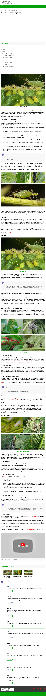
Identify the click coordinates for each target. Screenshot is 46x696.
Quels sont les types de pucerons (8, 53)
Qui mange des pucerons (28, 576)
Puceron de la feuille (8, 68)
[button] (2, 90)
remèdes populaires (28, 530)
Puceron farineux (7, 57)
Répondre (9, 590)
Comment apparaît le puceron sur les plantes (7, 577)
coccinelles (9, 232)
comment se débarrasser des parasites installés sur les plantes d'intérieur (16, 362)
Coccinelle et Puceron (17, 576)
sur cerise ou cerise (14, 399)
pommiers (5, 476)
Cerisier (5, 60)
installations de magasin (31, 529)
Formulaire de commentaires (39, 688)
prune (28, 516)
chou (2, 382)
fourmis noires (18, 228)
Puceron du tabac (7, 69)
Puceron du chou (7, 64)
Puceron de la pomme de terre (10, 59)
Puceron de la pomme (8, 66)
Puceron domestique (8, 55)
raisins (32, 370)
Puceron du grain (7, 62)
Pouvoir (3, 49)
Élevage (3, 51)
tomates (37, 381)
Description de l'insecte (6, 47)
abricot (34, 516)
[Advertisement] (23, 22)
